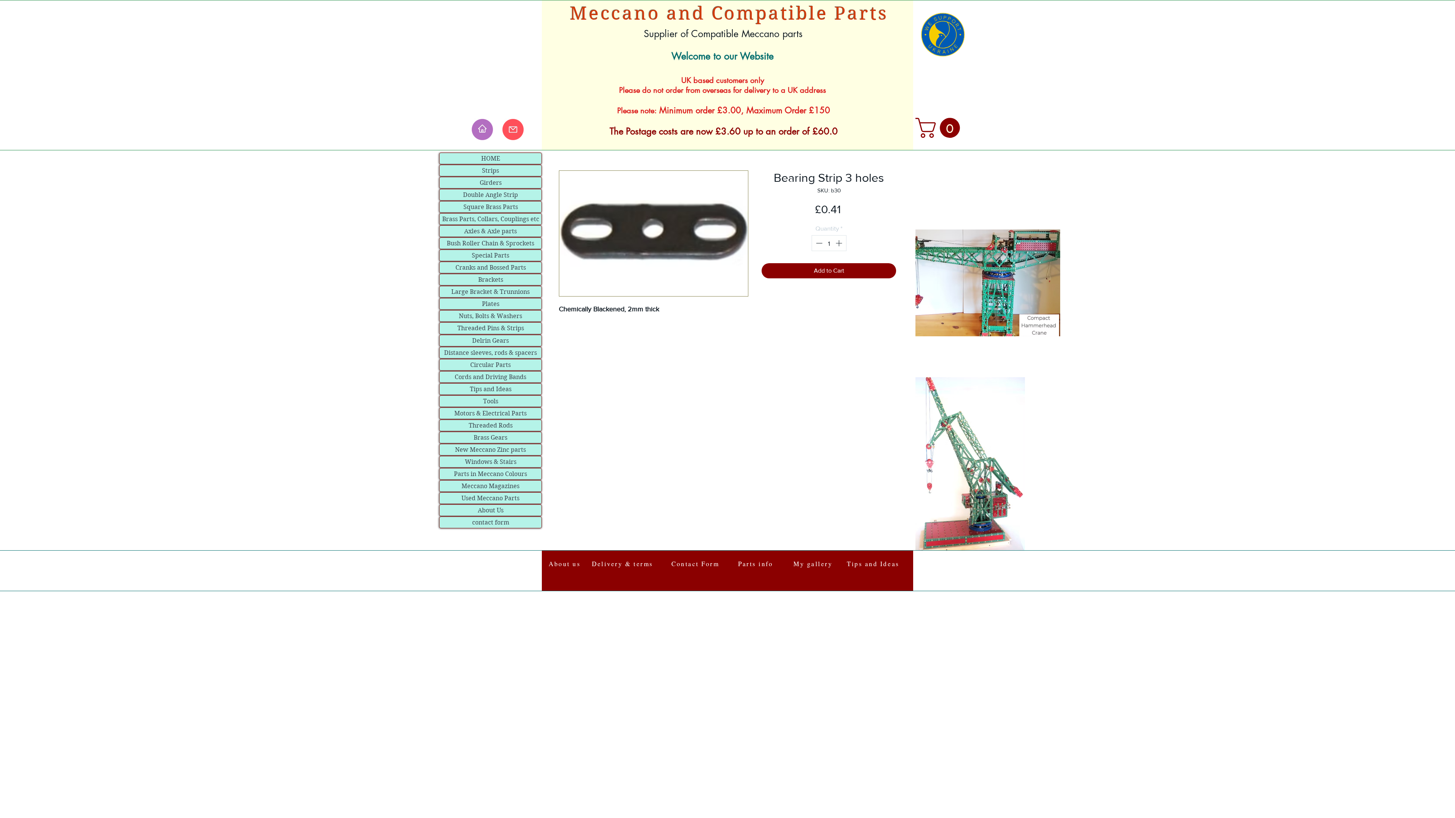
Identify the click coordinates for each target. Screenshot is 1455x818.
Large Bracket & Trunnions (490, 291)
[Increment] (839, 243)
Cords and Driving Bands (490, 377)
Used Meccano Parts (490, 498)
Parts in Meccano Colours (490, 474)
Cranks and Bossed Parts (490, 267)
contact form (490, 522)
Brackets (490, 279)
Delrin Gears (490, 340)
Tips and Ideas (491, 389)
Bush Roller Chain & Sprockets (490, 243)
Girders (491, 182)
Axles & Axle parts (490, 231)
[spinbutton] (829, 243)
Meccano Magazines (490, 486)
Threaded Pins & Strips (490, 328)
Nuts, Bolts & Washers (490, 316)
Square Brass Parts (490, 207)
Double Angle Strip (490, 194)
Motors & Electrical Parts (490, 413)
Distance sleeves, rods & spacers (490, 352)
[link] (940, 128)
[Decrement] (818, 243)
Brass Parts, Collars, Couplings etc (490, 219)
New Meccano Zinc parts (490, 449)
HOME (490, 158)
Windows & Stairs (490, 461)
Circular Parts (490, 364)
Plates (490, 304)
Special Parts (490, 255)
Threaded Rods (491, 425)
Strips (490, 170)
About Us (491, 510)
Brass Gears (490, 437)
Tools (490, 401)
